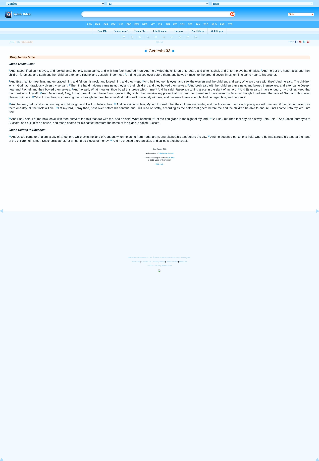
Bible (12, 42)
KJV (18, 42)
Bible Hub (159, 164)
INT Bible (170, 158)
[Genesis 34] (315, 218)
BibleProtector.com (166, 153)
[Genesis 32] (4, 218)
